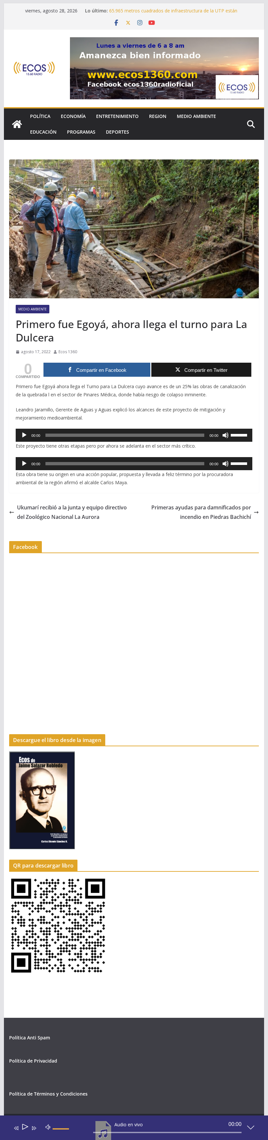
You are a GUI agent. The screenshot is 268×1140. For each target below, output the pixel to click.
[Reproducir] (24, 435)
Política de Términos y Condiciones (48, 1094)
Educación (43, 132)
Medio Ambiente (196, 116)
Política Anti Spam (29, 1037)
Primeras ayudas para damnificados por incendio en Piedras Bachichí (201, 512)
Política (40, 116)
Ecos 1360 (68, 352)
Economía (73, 116)
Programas (81, 132)
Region (157, 116)
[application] (134, 435)
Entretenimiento (117, 116)
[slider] (240, 434)
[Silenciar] (225, 435)
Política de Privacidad (33, 1061)
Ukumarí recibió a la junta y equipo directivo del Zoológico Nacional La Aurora (72, 512)
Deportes (117, 132)
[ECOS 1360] (17, 124)
